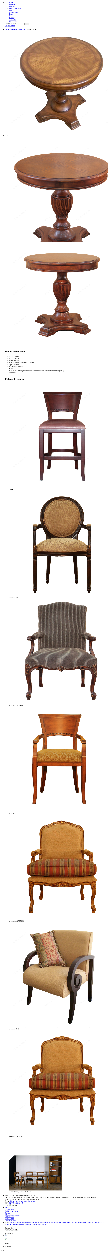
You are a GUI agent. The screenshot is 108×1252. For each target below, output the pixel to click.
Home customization (41, 1222)
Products (12, 6)
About (7, 1207)
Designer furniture (71, 1222)
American (18, 8)
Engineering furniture (39, 1224)
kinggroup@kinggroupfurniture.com (22, 1201)
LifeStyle (12, 4)
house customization (84, 1222)
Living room (22, 29)
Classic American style (12, 1215)
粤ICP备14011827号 (16, 1203)
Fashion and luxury (11, 1211)
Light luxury (19, 1222)
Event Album (9, 1219)
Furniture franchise (98, 1222)
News (11, 16)
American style (29, 1222)
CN (6, 26)
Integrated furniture (24, 1224)
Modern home (53, 1222)
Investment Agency (11, 1224)
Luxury (11, 8)
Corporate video (10, 1221)
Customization (14, 12)
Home (11, 2)
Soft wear (61, 1222)
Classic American (11, 29)
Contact (11, 18)
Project (11, 10)
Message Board (10, 1209)
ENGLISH (13, 21)
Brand (11, 14)
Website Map (9, 1217)
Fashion (12, 1222)
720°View (12, 20)
